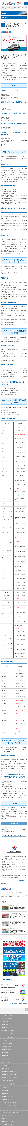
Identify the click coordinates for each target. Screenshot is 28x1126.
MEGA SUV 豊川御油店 (7, 1037)
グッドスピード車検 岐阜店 (8, 1105)
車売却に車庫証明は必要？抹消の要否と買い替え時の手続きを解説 (18, 908)
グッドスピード (4, 21)
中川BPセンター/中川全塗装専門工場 (10, 1112)
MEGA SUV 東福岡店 (7, 1043)
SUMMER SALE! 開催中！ (7, 992)
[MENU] (26, 3)
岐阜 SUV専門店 (5, 1055)
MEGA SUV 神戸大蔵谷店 (8, 1030)
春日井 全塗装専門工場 (7, 1121)
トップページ (2, 7)
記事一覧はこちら (23, 880)
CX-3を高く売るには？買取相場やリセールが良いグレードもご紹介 (13, 897)
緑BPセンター (5, 1118)
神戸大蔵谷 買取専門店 (7, 1096)
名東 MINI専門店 (6, 1062)
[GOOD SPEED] (8, 3)
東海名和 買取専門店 (7, 1093)
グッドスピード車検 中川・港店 (9, 1102)
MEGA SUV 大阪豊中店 (7, 1040)
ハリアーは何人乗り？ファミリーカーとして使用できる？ (13, 892)
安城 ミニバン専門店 (7, 1068)
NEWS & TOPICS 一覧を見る (20, 1003)
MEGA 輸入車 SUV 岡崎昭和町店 (9, 1077)
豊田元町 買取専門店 (7, 1090)
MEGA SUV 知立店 (6, 1018)
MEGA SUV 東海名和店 (7, 1027)
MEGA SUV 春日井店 (7, 1015)
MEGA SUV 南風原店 (7, 1046)
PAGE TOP (26, 1009)
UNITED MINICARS (6, 1087)
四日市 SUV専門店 (6, 1059)
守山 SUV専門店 (5, 1052)
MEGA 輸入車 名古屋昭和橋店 (9, 1074)
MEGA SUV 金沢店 (6, 1049)
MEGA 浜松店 (5, 1024)
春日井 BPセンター (6, 1115)
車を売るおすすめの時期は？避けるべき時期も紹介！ (18, 923)
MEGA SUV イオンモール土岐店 (9, 1109)
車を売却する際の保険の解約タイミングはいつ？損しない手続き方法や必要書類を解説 (18, 932)
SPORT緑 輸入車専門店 (7, 1080)
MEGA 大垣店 (5, 1021)
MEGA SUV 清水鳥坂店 (7, 1034)
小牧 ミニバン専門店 (7, 1065)
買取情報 (9, 7)
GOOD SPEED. (9, 1124)
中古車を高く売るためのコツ (7, 795)
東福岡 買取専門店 (6, 1099)
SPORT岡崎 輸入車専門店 (8, 1084)
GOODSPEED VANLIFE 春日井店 (10, 1071)
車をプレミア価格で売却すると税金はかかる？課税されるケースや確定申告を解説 (18, 916)
